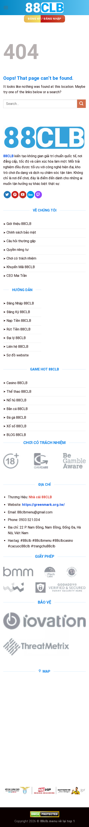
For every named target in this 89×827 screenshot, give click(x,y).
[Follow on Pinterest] (15, 194)
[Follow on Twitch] (38, 194)
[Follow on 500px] (30, 194)
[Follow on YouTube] (22, 194)
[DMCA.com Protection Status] (44, 814)
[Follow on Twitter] (7, 194)
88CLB (8, 156)
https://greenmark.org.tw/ (43, 505)
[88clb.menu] (44, 7)
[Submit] (81, 103)
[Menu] (5, 7)
